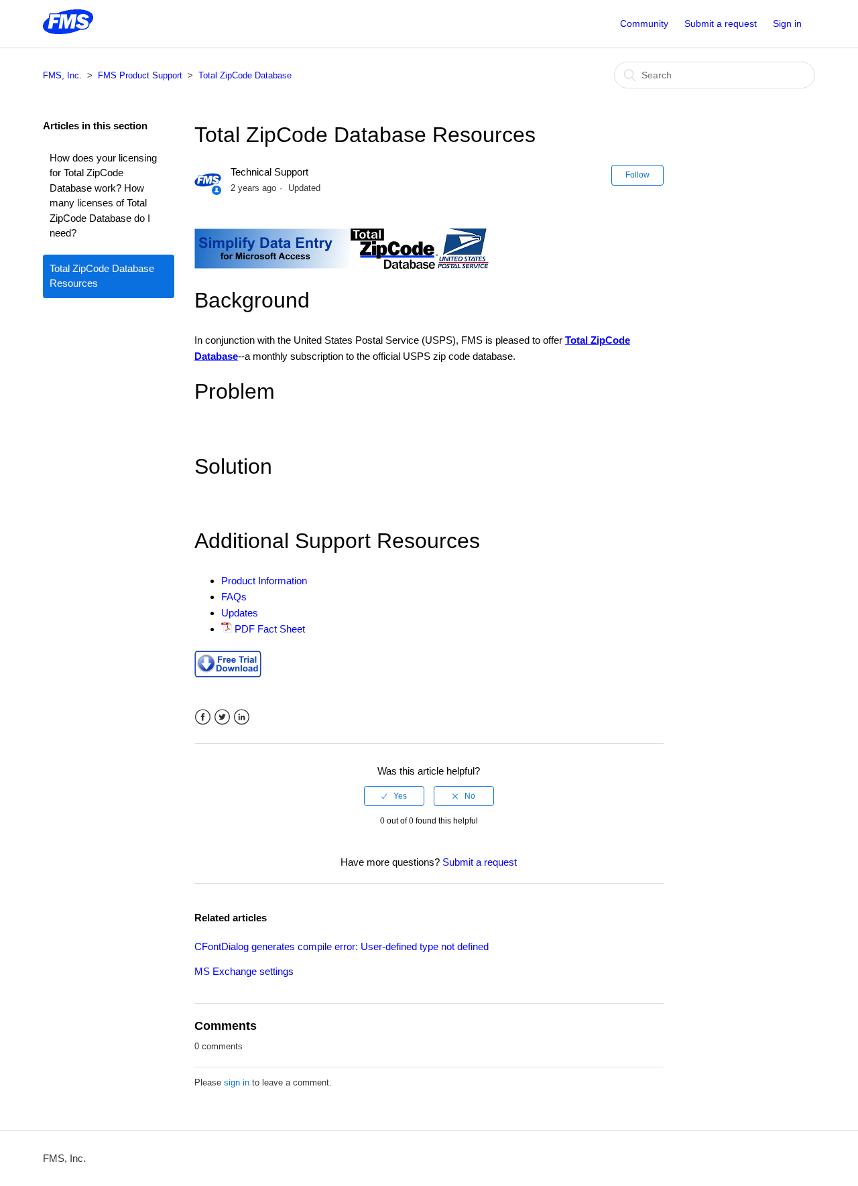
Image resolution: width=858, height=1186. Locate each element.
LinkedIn (241, 717)
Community (644, 23)
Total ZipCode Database (245, 75)
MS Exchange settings (244, 971)
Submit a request (720, 23)
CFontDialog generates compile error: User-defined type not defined (341, 946)
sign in (236, 1082)
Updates (239, 612)
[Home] (68, 30)
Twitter (222, 717)
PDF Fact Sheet (270, 629)
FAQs (234, 596)
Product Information (264, 580)
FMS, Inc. (62, 75)
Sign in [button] (787, 23)
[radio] (394, 796)
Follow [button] (637, 175)
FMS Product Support (140, 75)
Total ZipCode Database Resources (102, 276)
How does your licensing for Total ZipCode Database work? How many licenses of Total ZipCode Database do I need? (103, 195)
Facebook (202, 717)
